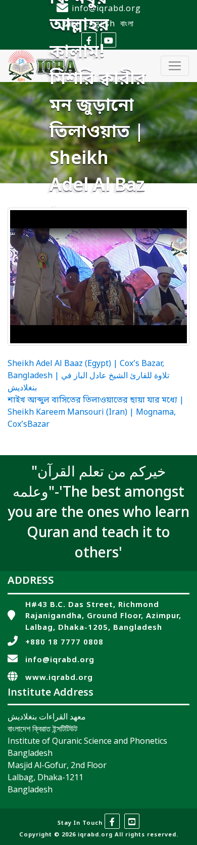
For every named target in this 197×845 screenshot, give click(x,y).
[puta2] (98, 277)
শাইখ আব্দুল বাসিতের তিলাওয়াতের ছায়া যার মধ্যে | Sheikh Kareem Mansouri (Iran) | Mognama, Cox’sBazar (96, 412)
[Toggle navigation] (175, 66)
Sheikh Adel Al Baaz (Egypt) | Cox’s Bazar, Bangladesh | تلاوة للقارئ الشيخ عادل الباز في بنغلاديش (88, 376)
